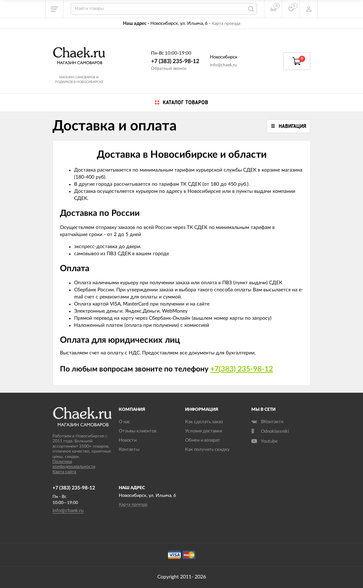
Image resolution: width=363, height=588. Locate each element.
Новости (127, 440)
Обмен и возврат (202, 440)
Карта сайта (64, 472)
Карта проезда (226, 23)
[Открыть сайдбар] (54, 9)
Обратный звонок (168, 68)
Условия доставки (203, 431)
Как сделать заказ (204, 422)
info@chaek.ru (223, 65)
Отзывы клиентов (137, 431)
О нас (124, 422)
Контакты (129, 449)
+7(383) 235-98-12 (241, 369)
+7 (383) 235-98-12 (175, 61)
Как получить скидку (207, 449)
